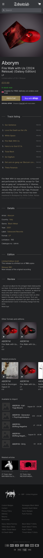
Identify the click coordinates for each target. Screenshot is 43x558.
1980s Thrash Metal (9, 529)
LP (10, 235)
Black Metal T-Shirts (29, 524)
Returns (4, 517)
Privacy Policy (7, 511)
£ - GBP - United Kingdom (28, 494)
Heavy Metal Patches (9, 524)
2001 (9, 227)
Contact (4, 508)
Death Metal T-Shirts (29, 527)
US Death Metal (7, 532)
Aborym (10, 215)
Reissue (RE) (7, 267)
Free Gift (22, 103)
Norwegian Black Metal (30, 505)
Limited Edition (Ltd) (10, 261)
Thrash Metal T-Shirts (29, 532)
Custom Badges (7, 505)
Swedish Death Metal (29, 508)
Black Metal (13, 223)
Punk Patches (27, 514)
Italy (11, 219)
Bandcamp (5, 519)
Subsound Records (15, 231)
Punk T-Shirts (27, 529)
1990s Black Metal (8, 527)
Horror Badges (27, 511)
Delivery (4, 514)
